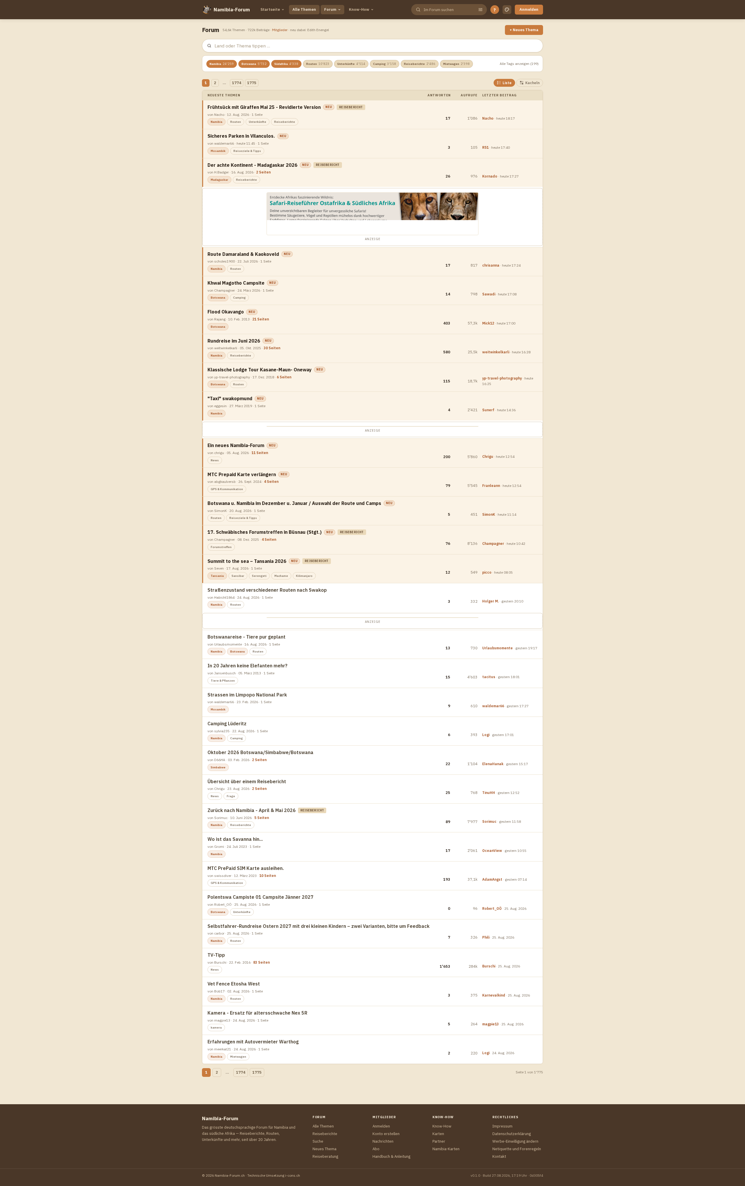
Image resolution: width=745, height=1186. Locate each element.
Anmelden (528, 9)
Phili (485, 937)
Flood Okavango (225, 312)
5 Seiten (261, 818)
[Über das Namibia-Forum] (206, 9)
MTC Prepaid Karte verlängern (241, 474)
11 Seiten (259, 453)
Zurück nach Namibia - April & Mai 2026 (251, 810)
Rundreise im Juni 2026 (233, 341)
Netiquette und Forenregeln (516, 1148)
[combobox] (448, 9)
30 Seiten (272, 348)
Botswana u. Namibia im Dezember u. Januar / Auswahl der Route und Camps (294, 503)
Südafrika (286, 64)
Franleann (491, 485)
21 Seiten (260, 319)
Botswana (254, 64)
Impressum (502, 1126)
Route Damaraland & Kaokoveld (243, 254)
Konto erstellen (386, 1133)
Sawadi (488, 294)
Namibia (222, 64)
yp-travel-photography (502, 378)
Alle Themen (304, 9)
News (215, 460)
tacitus (488, 677)
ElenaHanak (492, 764)
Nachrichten (382, 1141)
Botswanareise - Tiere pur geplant (246, 637)
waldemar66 (493, 706)
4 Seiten (271, 481)
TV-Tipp (216, 955)
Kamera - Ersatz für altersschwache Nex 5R (257, 1013)
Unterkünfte (351, 64)
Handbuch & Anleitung (391, 1156)
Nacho (488, 118)
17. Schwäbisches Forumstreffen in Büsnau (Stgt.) (264, 532)
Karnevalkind (493, 995)
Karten (438, 1133)
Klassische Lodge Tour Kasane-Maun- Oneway (259, 370)
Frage (231, 796)
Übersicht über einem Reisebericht (246, 781)
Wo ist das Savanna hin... (235, 839)
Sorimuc (489, 821)
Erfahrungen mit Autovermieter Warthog (253, 1042)
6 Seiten (284, 377)
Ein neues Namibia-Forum (235, 445)
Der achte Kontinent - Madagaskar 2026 (252, 165)
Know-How (359, 9)
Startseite (270, 9)
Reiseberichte (419, 64)
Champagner (493, 543)
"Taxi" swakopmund (229, 398)
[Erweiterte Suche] (480, 9)
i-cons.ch (292, 1175)
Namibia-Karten (446, 1148)
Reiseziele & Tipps (247, 151)
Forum (330, 9)
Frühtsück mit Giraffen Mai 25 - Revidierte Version (264, 107)
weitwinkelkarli (495, 352)
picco (487, 572)
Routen (317, 64)
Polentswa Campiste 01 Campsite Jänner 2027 (260, 897)
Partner (438, 1141)
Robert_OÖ (492, 908)
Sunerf (488, 410)
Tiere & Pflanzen (223, 680)
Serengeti (259, 576)
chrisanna (490, 265)
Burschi (488, 966)
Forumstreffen (221, 547)
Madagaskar (219, 180)
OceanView (492, 850)
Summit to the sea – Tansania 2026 (246, 561)
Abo (375, 1148)
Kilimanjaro (304, 576)
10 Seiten (267, 875)
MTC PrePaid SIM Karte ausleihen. (245, 868)
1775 (251, 82)
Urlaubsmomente (497, 648)
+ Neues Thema (524, 29)
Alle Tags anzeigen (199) (519, 63)
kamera (216, 1027)
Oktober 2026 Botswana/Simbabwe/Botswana (260, 752)
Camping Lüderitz (226, 723)
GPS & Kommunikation (227, 489)
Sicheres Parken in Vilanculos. (241, 136)
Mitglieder (280, 30)
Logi (485, 735)
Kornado (489, 176)
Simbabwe (218, 767)
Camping (384, 64)
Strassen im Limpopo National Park (247, 695)
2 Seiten (263, 172)
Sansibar (238, 576)
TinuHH (488, 792)
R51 (485, 147)
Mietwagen (456, 64)
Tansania (217, 576)
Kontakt (499, 1156)
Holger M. (490, 601)
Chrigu (487, 456)
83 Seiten (261, 962)
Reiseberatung (325, 1156)
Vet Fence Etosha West (233, 984)
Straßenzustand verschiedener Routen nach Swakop (267, 590)
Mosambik (218, 151)
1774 (236, 82)
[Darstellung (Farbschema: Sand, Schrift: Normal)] (507, 9)
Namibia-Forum (232, 9)
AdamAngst (492, 879)
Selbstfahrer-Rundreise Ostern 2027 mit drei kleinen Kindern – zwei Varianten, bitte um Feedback (318, 926)
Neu (328, 107)
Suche (318, 1141)
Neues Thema (324, 1148)
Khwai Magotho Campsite (236, 283)
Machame (281, 576)
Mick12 (488, 323)
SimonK (488, 514)
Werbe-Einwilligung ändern (515, 1141)
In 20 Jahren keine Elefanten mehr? (247, 666)
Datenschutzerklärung (511, 1133)
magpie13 (490, 1024)
